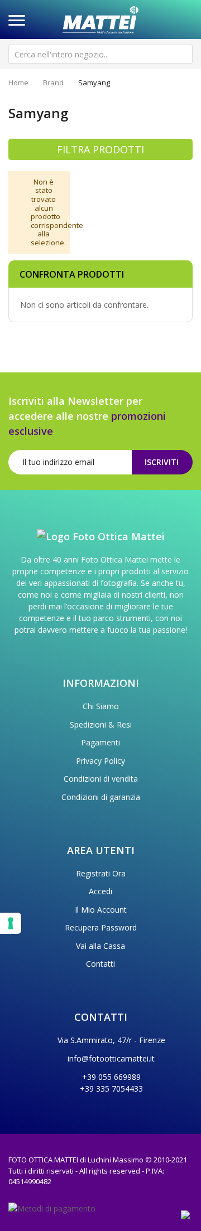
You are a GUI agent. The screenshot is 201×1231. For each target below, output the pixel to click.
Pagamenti (100, 742)
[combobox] (100, 54)
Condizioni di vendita (101, 778)
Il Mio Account (101, 909)
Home (18, 82)
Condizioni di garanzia (100, 797)
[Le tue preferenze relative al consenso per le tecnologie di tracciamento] (10, 923)
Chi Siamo (101, 706)
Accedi (100, 891)
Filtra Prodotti (100, 149)
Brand (53, 82)
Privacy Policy (100, 760)
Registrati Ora (101, 873)
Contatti (100, 963)
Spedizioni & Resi (101, 724)
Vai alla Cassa (100, 946)
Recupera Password (101, 927)
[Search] (183, 54)
